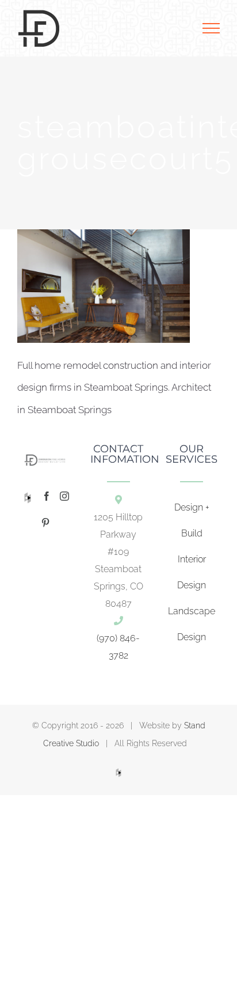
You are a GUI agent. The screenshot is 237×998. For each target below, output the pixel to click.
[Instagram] (64, 496)
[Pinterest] (45, 522)
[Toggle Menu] (211, 28)
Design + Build (191, 520)
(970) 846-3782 (118, 647)
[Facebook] (46, 496)
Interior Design (191, 572)
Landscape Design (191, 624)
